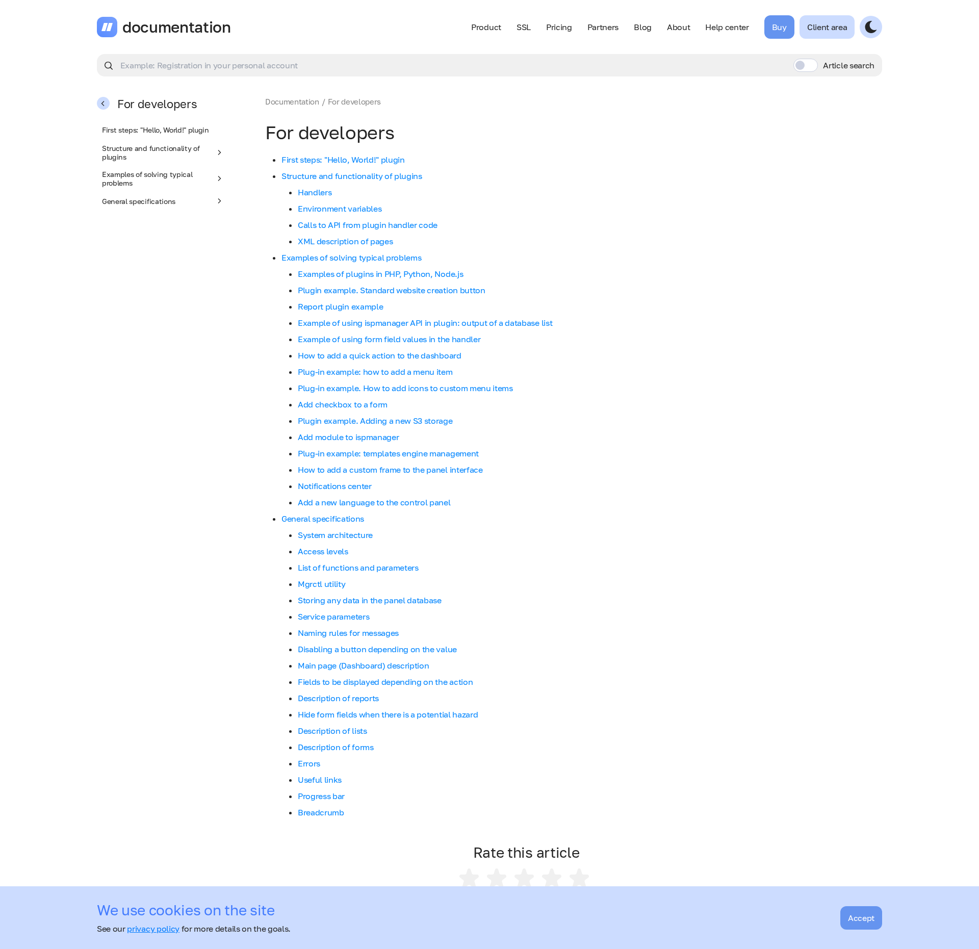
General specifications (138, 201)
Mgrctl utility (322, 584)
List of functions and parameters (358, 567)
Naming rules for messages (348, 633)
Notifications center (335, 486)
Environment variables (339, 208)
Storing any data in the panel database (370, 600)
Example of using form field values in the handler (389, 339)
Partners (603, 27)
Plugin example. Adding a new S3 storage (375, 421)
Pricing (559, 27)
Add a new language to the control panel (374, 502)
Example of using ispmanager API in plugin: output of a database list (425, 323)
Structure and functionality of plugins (150, 152)
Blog (643, 27)
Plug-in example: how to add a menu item (375, 372)
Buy (779, 27)
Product (486, 27)
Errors (309, 763)
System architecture (335, 535)
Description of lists (332, 731)
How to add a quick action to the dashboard (379, 355)
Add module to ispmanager (348, 437)
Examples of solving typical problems (147, 178)
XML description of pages (345, 241)
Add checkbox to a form (343, 404)
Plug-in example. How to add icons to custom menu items (405, 388)
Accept (861, 918)
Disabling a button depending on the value (377, 649)
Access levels (323, 551)
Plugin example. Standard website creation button (391, 290)
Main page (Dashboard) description (363, 665)
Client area (827, 27)
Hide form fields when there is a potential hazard (388, 714)
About (678, 27)
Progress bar (321, 796)
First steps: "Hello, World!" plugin (155, 129)
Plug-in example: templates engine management (388, 453)
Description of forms (336, 747)
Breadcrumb (321, 812)
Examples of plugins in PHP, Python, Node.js (380, 274)
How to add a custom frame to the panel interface (390, 470)
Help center (727, 27)
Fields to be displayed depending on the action (385, 682)
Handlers (314, 192)
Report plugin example (340, 306)
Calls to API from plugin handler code (367, 225)
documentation (176, 27)
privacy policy (153, 929)
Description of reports (338, 698)
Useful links (320, 780)
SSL (524, 27)
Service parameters (333, 616)
